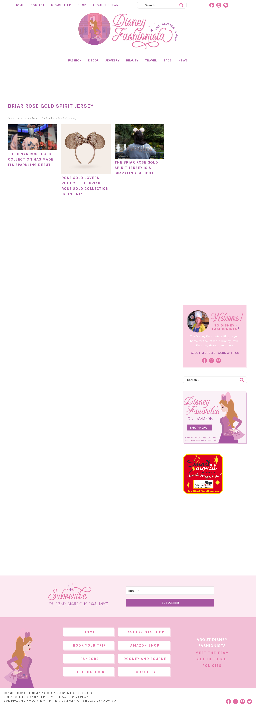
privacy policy (134, 386)
